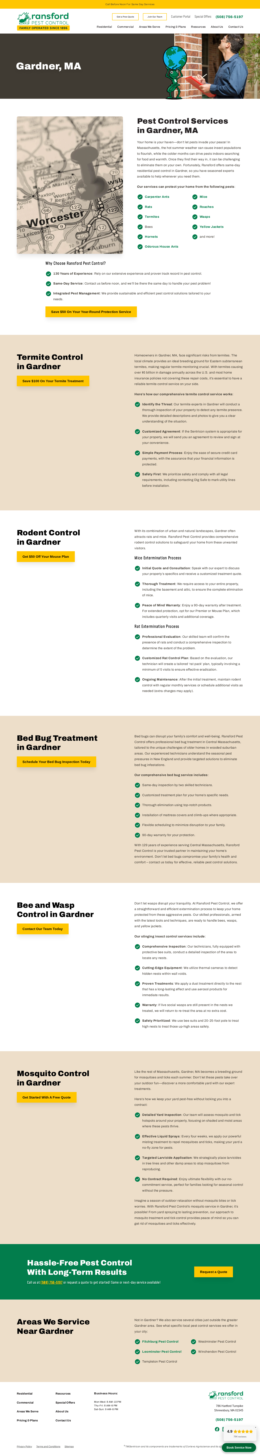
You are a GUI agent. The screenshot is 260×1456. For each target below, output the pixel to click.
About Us (217, 26)
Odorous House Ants (161, 246)
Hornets (151, 236)
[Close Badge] (255, 1427)
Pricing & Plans (176, 26)
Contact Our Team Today (42, 929)
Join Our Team (155, 17)
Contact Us (235, 26)
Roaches (207, 207)
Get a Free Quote (125, 17)
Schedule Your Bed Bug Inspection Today (56, 762)
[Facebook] (217, 1429)
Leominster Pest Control (161, 1351)
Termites (152, 216)
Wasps (205, 216)
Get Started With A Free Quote (46, 1097)
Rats (148, 207)
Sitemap (69, 1446)
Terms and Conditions (48, 1446)
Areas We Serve (149, 26)
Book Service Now (239, 1447)
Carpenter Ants (157, 197)
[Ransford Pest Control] (43, 21)
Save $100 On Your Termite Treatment (52, 381)
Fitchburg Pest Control (160, 1341)
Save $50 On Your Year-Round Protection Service (91, 312)
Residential (104, 26)
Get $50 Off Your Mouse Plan (45, 556)
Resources (198, 26)
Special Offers (203, 16)
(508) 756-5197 (229, 17)
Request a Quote (213, 1272)
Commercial (125, 26)
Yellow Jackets (212, 227)
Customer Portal (180, 16)
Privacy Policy (24, 1446)
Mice (203, 197)
